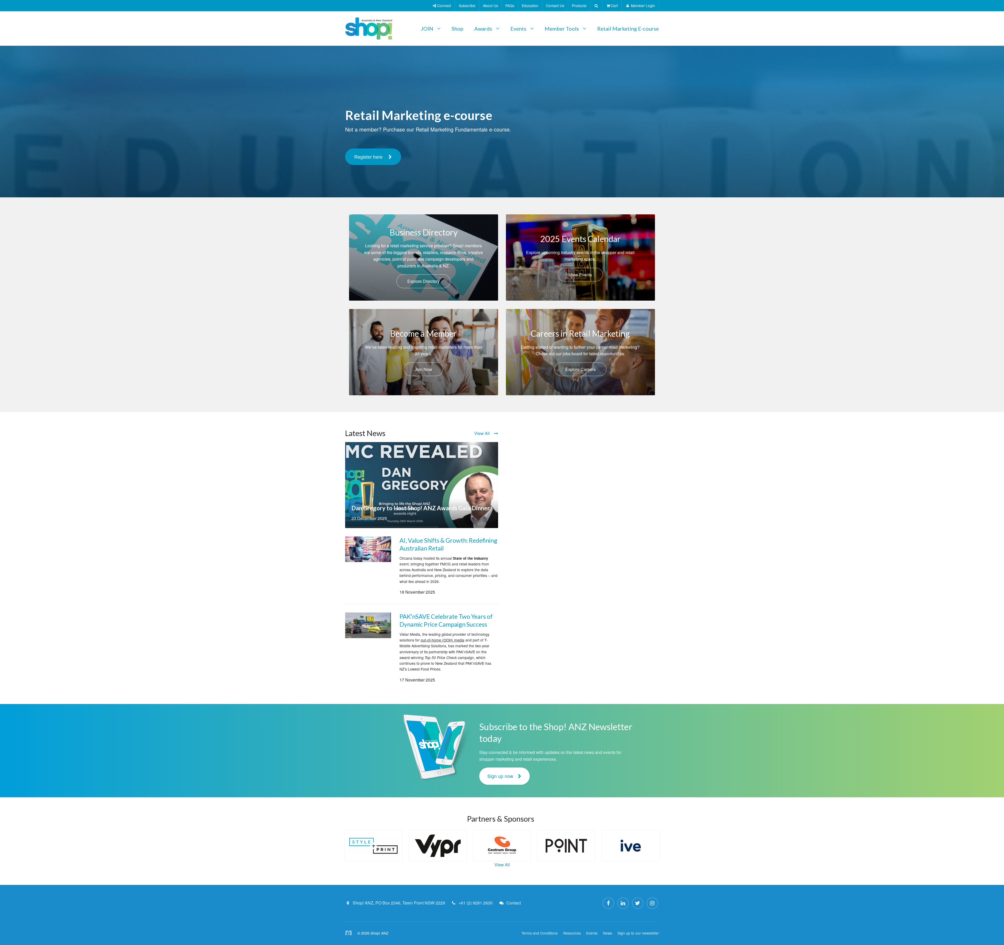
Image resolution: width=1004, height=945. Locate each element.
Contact (513, 903)
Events (591, 933)
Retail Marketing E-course (628, 28)
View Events (580, 275)
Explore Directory (423, 281)
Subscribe (467, 5)
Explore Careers (580, 369)
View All (482, 433)
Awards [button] (483, 28)
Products (579, 5)
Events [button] (518, 28)
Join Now (423, 369)
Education (530, 5)
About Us (490, 5)
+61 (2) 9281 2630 (476, 903)
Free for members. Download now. (390, 172)
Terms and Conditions (540, 933)
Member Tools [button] (562, 28)
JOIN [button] (427, 28)
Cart (614, 5)
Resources (572, 933)
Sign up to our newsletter (638, 933)
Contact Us (555, 5)
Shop (457, 28)
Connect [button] (443, 5)
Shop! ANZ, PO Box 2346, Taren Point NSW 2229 (399, 903)
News (607, 933)
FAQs (509, 5)
